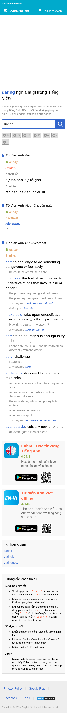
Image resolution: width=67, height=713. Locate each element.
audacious (14, 373)
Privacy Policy (13, 688)
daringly (9, 556)
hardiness (31, 303)
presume (38, 329)
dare (9, 262)
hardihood (46, 303)
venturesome (33, 420)
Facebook (10, 698)
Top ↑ (26, 698)
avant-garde (15, 426)
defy (9, 356)
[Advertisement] (33, 52)
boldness (13, 278)
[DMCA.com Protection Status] (46, 698)
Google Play (37, 688)
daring (8, 550)
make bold (14, 315)
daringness (11, 562)
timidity (28, 308)
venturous (49, 420)
